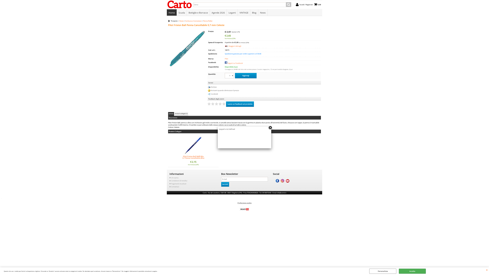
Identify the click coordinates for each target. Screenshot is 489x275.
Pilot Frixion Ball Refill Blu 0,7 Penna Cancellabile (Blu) (193, 157)
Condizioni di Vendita (179, 181)
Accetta (412, 271)
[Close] (270, 127)
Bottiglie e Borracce (198, 12)
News (263, 12)
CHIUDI (487, 270)
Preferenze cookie (244, 203)
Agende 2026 (218, 12)
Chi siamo (175, 178)
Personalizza (383, 271)
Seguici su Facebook (235, 63)
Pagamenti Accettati (178, 184)
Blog (254, 12)
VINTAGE (244, 12)
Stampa (214, 87)
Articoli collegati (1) (181, 113)
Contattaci (175, 186)
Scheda (171, 114)
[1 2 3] (229, 76)
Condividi (214, 94)
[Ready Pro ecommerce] (244, 209)
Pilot (226, 59)
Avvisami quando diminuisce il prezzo (225, 90)
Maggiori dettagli (234, 46)
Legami (232, 12)
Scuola (182, 12)
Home (172, 12)
